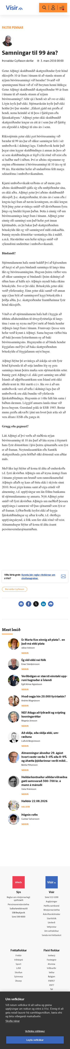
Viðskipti (18, 960)
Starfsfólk (51, 919)
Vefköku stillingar (35, 1031)
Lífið (18, 968)
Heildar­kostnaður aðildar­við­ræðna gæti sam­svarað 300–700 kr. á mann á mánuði (44, 781)
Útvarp (18, 981)
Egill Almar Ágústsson (31, 684)
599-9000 (21, 917)
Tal (51, 989)
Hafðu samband (51, 906)
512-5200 (54, 897)
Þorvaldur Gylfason (14, 589)
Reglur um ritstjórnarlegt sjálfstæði (18, 898)
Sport (18, 964)
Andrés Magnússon (30, 701)
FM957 (51, 981)
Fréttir (19, 956)
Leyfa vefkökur (35, 1040)
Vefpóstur (51, 927)
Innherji (51, 956)
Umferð (51, 923)
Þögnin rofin (29, 815)
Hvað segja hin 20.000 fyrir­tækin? (43, 696)
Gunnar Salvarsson (30, 819)
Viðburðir (51, 968)
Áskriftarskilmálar (51, 914)
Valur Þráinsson (28, 789)
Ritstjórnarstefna (52, 910)
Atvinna (51, 964)
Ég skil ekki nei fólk (33, 660)
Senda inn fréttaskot (51, 935)
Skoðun (18, 973)
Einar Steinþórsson (30, 664)
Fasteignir (51, 960)
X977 (51, 985)
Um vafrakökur (51, 931)
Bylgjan (51, 977)
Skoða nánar (12, 1021)
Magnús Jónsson (29, 721)
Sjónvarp (18, 977)
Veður (51, 973)
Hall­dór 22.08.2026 (34, 801)
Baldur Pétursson (29, 765)
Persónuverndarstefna (18, 905)
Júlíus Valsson (28, 648)
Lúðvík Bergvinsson (30, 741)
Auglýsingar (51, 902)
